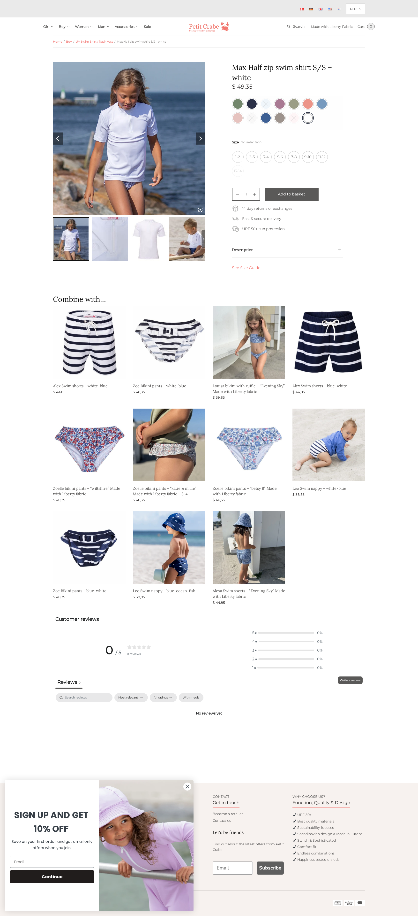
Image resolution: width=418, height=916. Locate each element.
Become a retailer (228, 814)
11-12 (322, 157)
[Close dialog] (187, 786)
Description (243, 249)
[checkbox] (191, 697)
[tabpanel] (209, 729)
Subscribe (270, 868)
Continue (52, 877)
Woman (82, 26)
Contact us (222, 820)
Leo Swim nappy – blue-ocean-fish (164, 590)
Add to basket (291, 194)
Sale (147, 26)
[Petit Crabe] (209, 26)
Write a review (350, 680)
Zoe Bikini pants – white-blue (159, 385)
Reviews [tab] (69, 682)
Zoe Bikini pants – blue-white (79, 590)
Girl (46, 26)
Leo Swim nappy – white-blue (319, 488)
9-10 (308, 157)
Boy (62, 26)
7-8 (294, 157)
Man (101, 26)
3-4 (266, 157)
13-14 (238, 171)
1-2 (237, 157)
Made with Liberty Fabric (332, 26)
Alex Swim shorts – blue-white (319, 385)
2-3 (252, 157)
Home (57, 41)
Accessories (124, 26)
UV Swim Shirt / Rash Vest (94, 41)
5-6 (280, 157)
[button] (287, 633)
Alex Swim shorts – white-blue (80, 385)
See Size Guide (246, 267)
